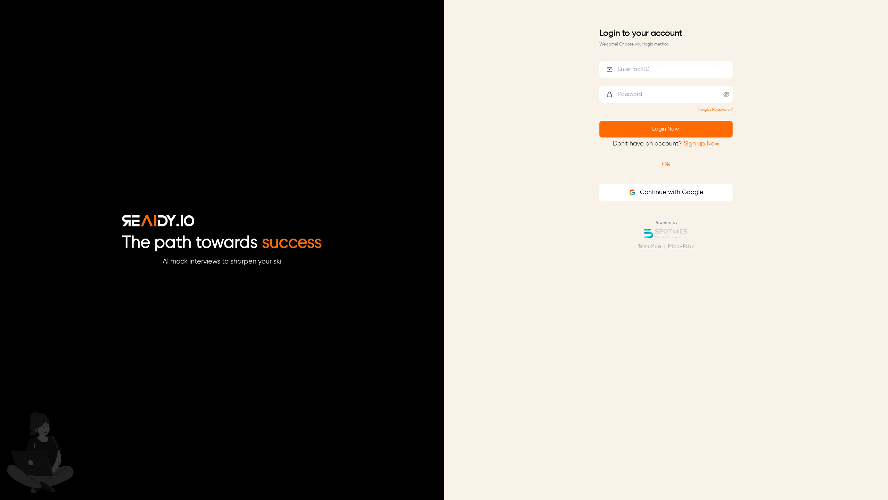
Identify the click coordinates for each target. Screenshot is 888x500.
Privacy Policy (681, 246)
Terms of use (649, 246)
